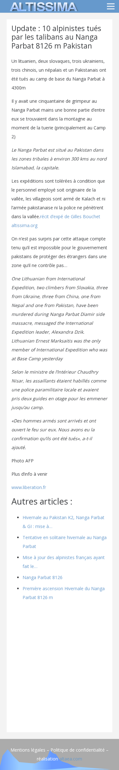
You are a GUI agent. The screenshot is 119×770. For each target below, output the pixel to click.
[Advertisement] (59, 668)
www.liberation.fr (28, 487)
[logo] (42, 6)
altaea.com (70, 759)
